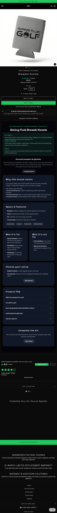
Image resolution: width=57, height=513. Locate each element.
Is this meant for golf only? (14, 313)
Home (20, 70)
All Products (34, 70)
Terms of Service (29, 488)
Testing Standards (29, 171)
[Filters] (50, 364)
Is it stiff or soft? (11, 303)
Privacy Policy (29, 495)
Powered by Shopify (28, 511)
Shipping (22, 82)
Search (29, 485)
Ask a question (28, 386)
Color (28, 86)
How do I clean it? (11, 319)
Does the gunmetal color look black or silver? (20, 308)
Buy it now (28, 103)
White (25, 89)
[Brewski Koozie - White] (10, 431)
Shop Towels (29, 341)
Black (31, 89)
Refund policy (29, 492)
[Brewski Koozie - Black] (12, 431)
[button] (26, 78)
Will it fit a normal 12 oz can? (15, 297)
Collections (26, 70)
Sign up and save (28, 504)
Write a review (42, 364)
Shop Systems (29, 280)
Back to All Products (29, 442)
